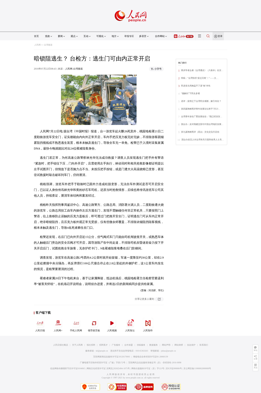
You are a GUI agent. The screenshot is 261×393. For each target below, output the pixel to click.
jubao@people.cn (168, 351)
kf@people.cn (102, 351)
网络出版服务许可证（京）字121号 (147, 368)
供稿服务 (141, 345)
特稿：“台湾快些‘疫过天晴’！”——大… (199, 78)
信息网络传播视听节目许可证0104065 (67, 368)
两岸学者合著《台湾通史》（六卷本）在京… (202, 70)
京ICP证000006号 (174, 368)
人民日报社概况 (60, 345)
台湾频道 (48, 45)
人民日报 (40, 330)
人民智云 (130, 330)
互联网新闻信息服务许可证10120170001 (111, 357)
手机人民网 (76, 330)
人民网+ (58, 330)
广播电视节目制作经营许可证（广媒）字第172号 (102, 362)
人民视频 (112, 330)
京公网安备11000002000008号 (197, 368)
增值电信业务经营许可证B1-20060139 (150, 357)
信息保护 (191, 345)
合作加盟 (128, 345)
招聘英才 (103, 345)
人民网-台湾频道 (74, 68)
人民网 (37, 45)
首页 (36, 36)
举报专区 (129, 36)
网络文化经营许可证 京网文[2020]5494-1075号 (108, 368)
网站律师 (178, 345)
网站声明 (166, 345)
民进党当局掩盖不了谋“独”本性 (195, 86)
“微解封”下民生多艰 (190, 93)
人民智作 (148, 330)
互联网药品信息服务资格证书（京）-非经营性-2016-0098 (154, 362)
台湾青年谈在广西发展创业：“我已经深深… (201, 116)
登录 (220, 36)
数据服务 (153, 345)
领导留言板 (94, 330)
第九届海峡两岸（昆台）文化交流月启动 (200, 132)
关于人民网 (77, 345)
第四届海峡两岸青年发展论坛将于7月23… (200, 109)
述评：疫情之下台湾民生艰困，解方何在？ (201, 101)
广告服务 (116, 345)
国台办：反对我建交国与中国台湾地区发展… (202, 124)
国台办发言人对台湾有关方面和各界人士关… (203, 139)
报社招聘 (91, 345)
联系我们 (204, 345)
